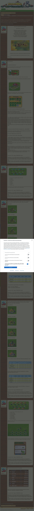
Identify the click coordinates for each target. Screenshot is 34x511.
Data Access (17, 270)
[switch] (28, 254)
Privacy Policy (22, 270)
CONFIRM (10, 267)
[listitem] (17, 252)
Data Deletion (12, 270)
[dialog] (17, 255)
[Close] (32, 240)
